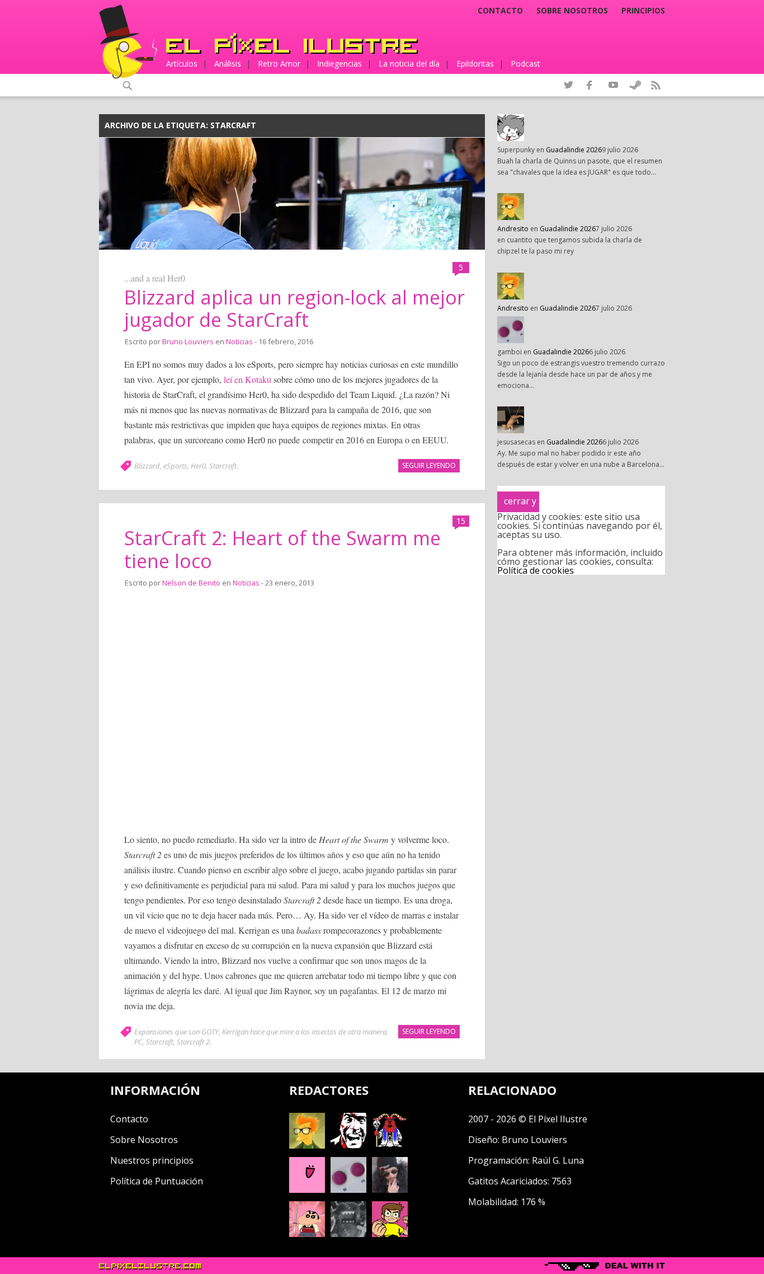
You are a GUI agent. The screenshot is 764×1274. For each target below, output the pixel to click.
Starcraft (223, 466)
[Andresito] (307, 1145)
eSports (175, 466)
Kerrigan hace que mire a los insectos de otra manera (304, 1032)
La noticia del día (409, 63)
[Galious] (390, 1145)
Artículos (181, 63)
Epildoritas (475, 63)
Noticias (239, 341)
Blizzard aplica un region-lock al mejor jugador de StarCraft (294, 308)
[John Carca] (390, 1189)
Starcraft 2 (193, 1042)
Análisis (227, 63)
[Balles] (390, 1234)
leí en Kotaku (247, 379)
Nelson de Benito (191, 583)
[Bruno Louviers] (307, 1189)
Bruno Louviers (188, 341)
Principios (643, 10)
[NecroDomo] (348, 1234)
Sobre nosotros (572, 10)
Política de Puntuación (156, 1181)
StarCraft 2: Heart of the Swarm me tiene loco (282, 549)
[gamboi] (348, 1189)
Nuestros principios (152, 1160)
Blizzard (147, 466)
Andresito (513, 228)
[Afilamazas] (307, 1234)
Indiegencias (339, 63)
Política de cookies (535, 570)
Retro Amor (279, 63)
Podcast (525, 63)
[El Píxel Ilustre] (292, 43)
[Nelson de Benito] (348, 1145)
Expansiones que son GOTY (176, 1032)
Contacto (500, 10)
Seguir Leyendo (429, 465)
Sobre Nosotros (144, 1140)
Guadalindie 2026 (574, 149)
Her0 (198, 466)
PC (138, 1042)
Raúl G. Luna (558, 1160)
